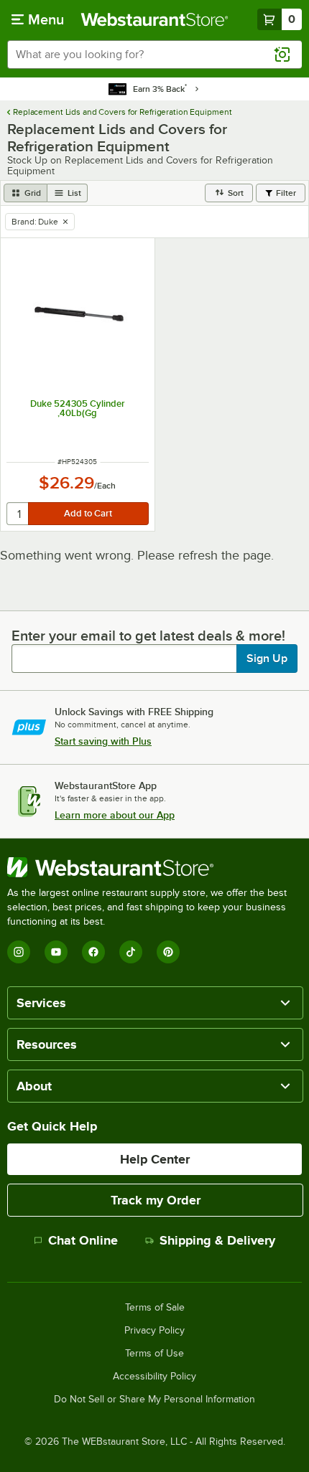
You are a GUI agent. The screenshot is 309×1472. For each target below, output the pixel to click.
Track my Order (155, 1200)
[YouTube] (56, 951)
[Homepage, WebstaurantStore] (155, 19)
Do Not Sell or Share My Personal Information (154, 1400)
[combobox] (154, 54)
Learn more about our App (115, 815)
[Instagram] (18, 951)
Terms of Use (154, 1354)
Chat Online (83, 1240)
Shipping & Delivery (217, 1240)
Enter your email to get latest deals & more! (148, 635)
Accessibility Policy (154, 1377)
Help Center (155, 1159)
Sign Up (266, 658)
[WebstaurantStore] (154, 867)
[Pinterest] (168, 951)
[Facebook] (93, 951)
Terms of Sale (155, 1308)
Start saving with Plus (103, 741)
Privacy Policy (154, 1331)
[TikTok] (130, 951)
